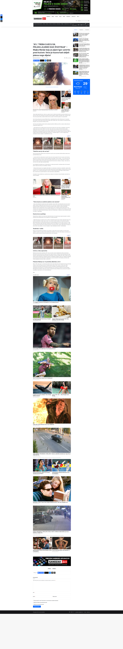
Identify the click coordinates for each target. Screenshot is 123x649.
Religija (62, 23)
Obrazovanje (58, 23)
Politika (44, 23)
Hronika (50, 23)
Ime (34, 592)
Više (78, 16)
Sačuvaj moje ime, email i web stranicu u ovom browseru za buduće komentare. (46, 600)
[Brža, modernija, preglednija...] (52, 561)
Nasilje (54, 568)
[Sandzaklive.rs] (39, 18)
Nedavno (75, 29)
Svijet (60, 16)
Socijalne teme (66, 23)
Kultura (71, 23)
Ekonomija (54, 23)
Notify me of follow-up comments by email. (40, 602)
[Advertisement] (52, 35)
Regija (56, 16)
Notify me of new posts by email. (39, 604)
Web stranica (55, 596)
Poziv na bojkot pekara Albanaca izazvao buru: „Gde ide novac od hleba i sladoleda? (84, 45)
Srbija (53, 16)
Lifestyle (73, 16)
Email (34, 596)
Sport (64, 16)
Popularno (81, 29)
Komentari (87, 29)
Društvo (47, 23)
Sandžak (48, 16)
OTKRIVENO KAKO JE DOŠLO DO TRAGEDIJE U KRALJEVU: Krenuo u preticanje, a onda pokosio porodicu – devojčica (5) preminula (84, 67)
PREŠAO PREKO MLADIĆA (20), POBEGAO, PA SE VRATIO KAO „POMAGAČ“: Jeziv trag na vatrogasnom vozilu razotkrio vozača (84, 73)
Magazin (68, 16)
